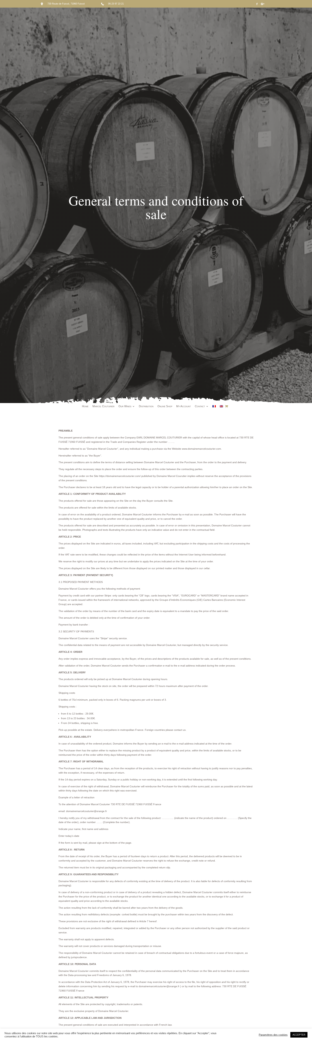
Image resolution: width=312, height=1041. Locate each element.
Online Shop (164, 406)
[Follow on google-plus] (263, 4)
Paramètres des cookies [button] (273, 1034)
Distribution (146, 406)
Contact (200, 406)
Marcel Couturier (103, 406)
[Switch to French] (214, 407)
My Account (183, 406)
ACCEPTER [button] (298, 1034)
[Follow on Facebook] (257, 4)
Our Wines (124, 406)
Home (85, 406)
